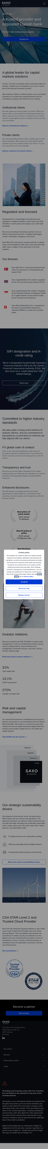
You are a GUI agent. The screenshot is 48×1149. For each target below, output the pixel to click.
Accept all (24, 582)
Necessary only (24, 588)
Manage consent (24, 595)
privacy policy (34, 576)
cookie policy (19, 576)
